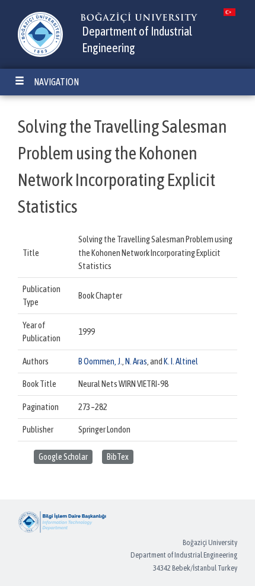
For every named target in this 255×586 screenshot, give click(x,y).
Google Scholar (63, 457)
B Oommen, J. (100, 361)
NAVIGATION (56, 81)
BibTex (118, 457)
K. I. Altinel (181, 361)
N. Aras (136, 361)
